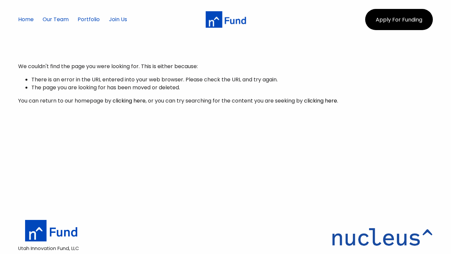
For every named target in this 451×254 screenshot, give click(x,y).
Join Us (118, 19)
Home (26, 19)
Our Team (56, 19)
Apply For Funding (399, 19)
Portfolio (89, 19)
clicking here (129, 101)
